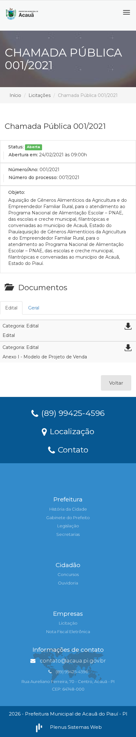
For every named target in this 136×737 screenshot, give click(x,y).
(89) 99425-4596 (72, 412)
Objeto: (16, 192)
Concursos (68, 574)
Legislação (68, 525)
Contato (72, 449)
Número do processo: (33, 177)
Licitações (39, 95)
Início (15, 95)
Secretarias (68, 534)
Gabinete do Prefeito (68, 517)
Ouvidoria (68, 582)
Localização (70, 431)
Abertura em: (23, 155)
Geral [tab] (33, 308)
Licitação (68, 623)
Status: (16, 147)
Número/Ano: (23, 169)
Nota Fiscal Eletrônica (68, 631)
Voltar (116, 383)
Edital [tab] (11, 308)
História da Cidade (68, 509)
